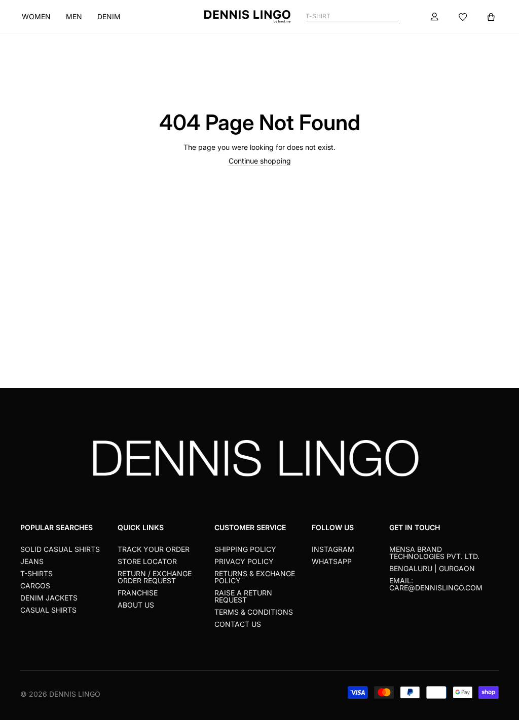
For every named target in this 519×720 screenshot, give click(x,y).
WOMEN (36, 16)
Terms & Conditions (253, 612)
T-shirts (36, 573)
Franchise (138, 592)
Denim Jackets (49, 597)
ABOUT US (136, 605)
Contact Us (237, 624)
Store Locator (147, 561)
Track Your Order (154, 549)
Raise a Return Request (243, 596)
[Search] (393, 16)
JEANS (32, 561)
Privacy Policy (244, 561)
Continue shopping (260, 160)
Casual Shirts (48, 610)
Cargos (35, 585)
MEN (74, 16)
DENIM (109, 16)
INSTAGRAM (333, 549)
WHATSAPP (332, 561)
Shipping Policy (245, 549)
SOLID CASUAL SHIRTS (60, 549)
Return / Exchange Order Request (155, 577)
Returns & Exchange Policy (254, 577)
